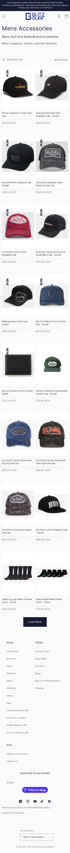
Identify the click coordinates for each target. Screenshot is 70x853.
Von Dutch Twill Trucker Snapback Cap (14, 254)
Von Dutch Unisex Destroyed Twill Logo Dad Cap (50, 462)
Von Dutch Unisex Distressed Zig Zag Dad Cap (16, 462)
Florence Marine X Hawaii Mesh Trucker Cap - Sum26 (52, 393)
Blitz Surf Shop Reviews (47, 681)
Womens (11, 674)
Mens (9, 681)
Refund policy (9, 808)
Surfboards (12, 651)
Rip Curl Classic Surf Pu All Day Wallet (17, 393)
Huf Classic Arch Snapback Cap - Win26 (51, 531)
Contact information (13, 813)
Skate (9, 666)
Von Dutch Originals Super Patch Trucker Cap (49, 184)
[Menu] (3, 16)
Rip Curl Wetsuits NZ (17, 733)
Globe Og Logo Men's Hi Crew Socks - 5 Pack (17, 601)
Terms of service (25, 808)
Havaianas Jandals (16, 718)
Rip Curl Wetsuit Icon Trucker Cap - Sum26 (50, 323)
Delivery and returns (17, 754)
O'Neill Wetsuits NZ (17, 725)
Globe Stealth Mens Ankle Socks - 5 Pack (49, 601)
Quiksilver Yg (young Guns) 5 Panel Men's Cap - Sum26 (50, 254)
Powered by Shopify (45, 846)
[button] (59, 16)
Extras (10, 696)
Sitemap (39, 688)
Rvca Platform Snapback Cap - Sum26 (17, 184)
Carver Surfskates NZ (18, 710)
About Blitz (41, 659)
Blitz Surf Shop (29, 846)
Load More (34, 622)
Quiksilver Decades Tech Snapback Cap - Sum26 (48, 115)
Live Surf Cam (42, 651)
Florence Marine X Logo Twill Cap (16, 115)
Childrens (11, 688)
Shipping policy (42, 808)
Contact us (12, 761)
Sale (9, 703)
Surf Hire (39, 666)
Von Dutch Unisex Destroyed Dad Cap (16, 531)
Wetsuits (11, 659)
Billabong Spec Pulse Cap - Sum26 (15, 323)
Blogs (38, 674)
